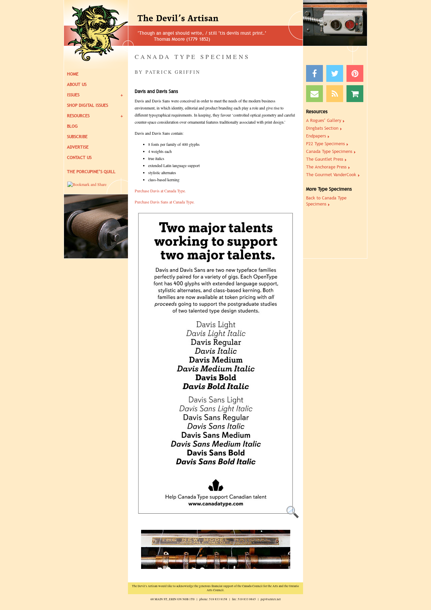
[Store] (354, 93)
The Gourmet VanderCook (331, 174)
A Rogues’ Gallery (323, 120)
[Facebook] (314, 73)
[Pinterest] (354, 73)
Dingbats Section (322, 128)
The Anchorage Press (326, 166)
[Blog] (334, 93)
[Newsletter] (314, 93)
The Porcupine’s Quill (91, 171)
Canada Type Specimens (329, 151)
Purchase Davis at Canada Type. (160, 190)
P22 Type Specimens (325, 143)
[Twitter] (334, 73)
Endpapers (316, 135)
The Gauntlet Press (324, 159)
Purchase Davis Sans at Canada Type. (165, 201)
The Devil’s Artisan (195, 18)
